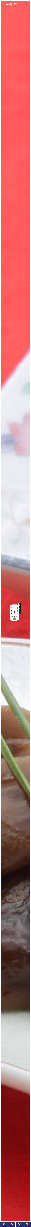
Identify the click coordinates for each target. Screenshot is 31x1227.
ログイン (11, 1226)
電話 (19, 1226)
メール (27, 1226)
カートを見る (3, 1226)
